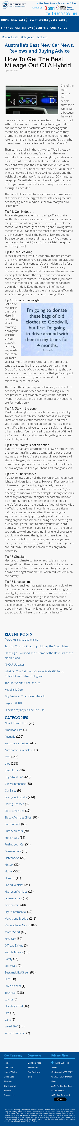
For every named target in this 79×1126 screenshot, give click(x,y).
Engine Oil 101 (13, 703)
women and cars (15, 1033)
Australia (10, 736)
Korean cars (12, 905)
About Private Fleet (16, 723)
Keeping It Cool (14, 689)
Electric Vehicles (14, 811)
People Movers (14, 952)
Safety (8, 959)
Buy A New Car (14, 777)
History (9, 864)
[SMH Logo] (50, 9)
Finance (7, 27)
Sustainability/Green (17, 972)
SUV (7, 979)
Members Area (47, 3)
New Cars (18, 19)
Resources (63, 3)
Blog (74, 3)
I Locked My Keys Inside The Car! (24, 710)
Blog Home (12, 770)
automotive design (16, 743)
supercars (11, 966)
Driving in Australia (16, 797)
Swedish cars (13, 986)
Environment (12, 824)
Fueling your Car (14, 844)
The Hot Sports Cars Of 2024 (22, 683)
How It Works (38, 19)
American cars (13, 730)
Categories (27, 37)
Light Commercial (15, 912)
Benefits (42, 27)
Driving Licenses (14, 804)
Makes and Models (16, 918)
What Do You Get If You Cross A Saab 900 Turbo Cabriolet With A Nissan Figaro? (34, 673)
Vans (8, 1019)
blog (7, 763)
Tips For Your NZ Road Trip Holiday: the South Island (37, 646)
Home (5, 19)
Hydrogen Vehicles (16, 891)
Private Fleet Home (14, 5)
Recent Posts (10, 37)
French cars (12, 837)
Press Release (70, 8)
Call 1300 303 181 (61, 13)
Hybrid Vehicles (14, 885)
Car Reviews (24, 27)
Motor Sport (12, 932)
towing (9, 999)
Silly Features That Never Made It (25, 696)
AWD (8, 757)
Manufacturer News (17, 925)
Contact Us (58, 27)
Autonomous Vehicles (18, 750)
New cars (10, 939)
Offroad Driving (14, 945)
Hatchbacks (12, 858)
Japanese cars (13, 898)
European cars (14, 831)
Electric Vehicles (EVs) (18, 817)
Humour (10, 878)
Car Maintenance (15, 784)
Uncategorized (14, 1006)
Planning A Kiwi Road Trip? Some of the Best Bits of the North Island (39, 655)
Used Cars (58, 19)
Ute (7, 1013)
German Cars (13, 851)
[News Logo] (61, 9)
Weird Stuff (11, 1026)
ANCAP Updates (15, 664)
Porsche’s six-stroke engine (21, 639)
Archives (42, 37)
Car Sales (10, 790)
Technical (10, 992)
